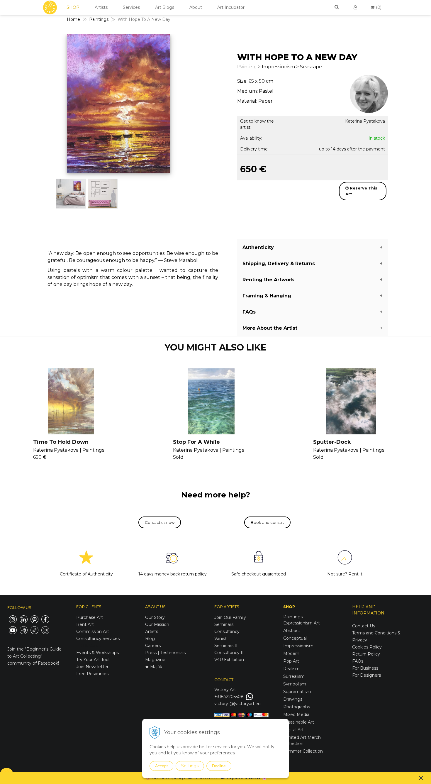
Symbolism (294, 684)
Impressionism (298, 645)
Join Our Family (230, 617)
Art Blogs (164, 7)
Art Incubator (231, 7)
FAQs (357, 661)
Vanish (221, 638)
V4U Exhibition (229, 659)
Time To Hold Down (61, 442)
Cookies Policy (367, 647)
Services (131, 7)
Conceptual (295, 638)
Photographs (296, 707)
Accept (161, 765)
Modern (291, 653)
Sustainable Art (298, 722)
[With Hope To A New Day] (118, 105)
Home (73, 19)
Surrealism (294, 676)
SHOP (73, 7)
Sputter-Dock (332, 442)
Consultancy (227, 631)
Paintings (98, 19)
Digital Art (293, 729)
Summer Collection (303, 751)
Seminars (223, 624)
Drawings (292, 699)
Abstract (291, 630)
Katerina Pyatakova (365, 121)
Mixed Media (296, 714)
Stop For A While (196, 442)
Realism (291, 668)
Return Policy (366, 654)
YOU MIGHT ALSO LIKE (215, 347)
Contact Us (363, 626)
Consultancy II (229, 652)
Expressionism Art (301, 623)
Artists (101, 7)
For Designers (366, 675)
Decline (219, 765)
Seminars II (225, 645)
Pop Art (291, 661)
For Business (365, 668)
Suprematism (297, 691)
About (195, 7)
